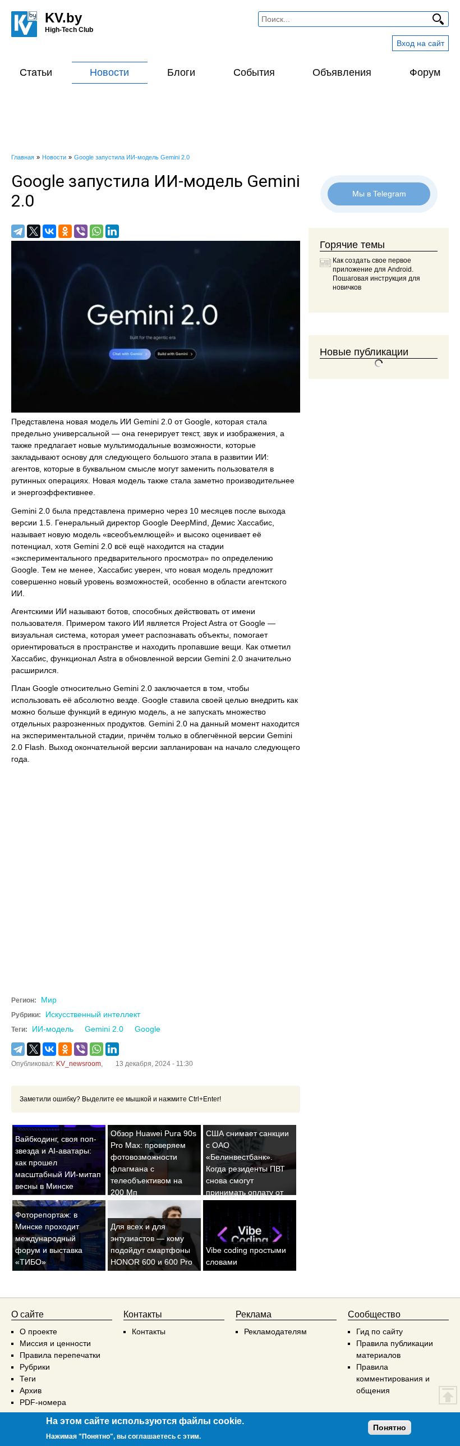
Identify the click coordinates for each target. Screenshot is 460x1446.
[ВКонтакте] (49, 231)
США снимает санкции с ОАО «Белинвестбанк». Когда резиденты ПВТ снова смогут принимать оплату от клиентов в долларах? (247, 1169)
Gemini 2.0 (104, 1028)
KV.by (63, 17)
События (254, 72)
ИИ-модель (52, 1028)
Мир (49, 999)
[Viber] (81, 231)
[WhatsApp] (96, 231)
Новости (109, 72)
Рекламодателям (275, 1331)
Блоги (181, 72)
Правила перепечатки (60, 1355)
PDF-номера (43, 1402)
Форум (425, 72)
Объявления (341, 72)
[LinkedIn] (112, 231)
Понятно (389, 1427)
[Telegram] (18, 231)
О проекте (38, 1331)
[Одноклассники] (65, 231)
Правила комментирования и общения (393, 1378)
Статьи (36, 72)
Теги (28, 1378)
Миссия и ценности (55, 1343)
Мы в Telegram (379, 193)
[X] (33, 231)
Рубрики (35, 1366)
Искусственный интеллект (92, 1014)
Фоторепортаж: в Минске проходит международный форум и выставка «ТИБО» (48, 1238)
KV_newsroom (78, 1064)
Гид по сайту (379, 1331)
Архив (31, 1390)
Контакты (148, 1331)
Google (147, 1028)
